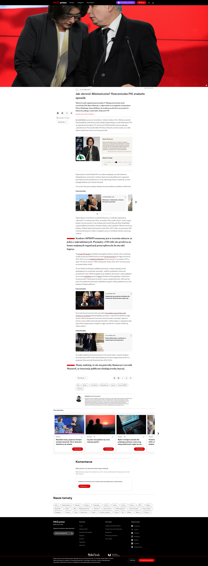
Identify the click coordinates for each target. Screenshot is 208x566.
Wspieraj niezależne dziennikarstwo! (64, 528)
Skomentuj (61, 122)
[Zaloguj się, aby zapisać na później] (81, 437)
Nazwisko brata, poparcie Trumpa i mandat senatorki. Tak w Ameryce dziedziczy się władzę (69, 442)
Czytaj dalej (77, 449)
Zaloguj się (83, 486)
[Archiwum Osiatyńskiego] (114, 555)
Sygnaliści (82, 542)
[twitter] (122, 378)
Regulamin (108, 532)
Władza (58, 437)
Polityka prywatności (111, 535)
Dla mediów (108, 539)
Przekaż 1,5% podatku (85, 532)
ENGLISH (82, 545)
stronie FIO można (84, 254)
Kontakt (81, 539)
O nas (81, 526)
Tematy (71, 3)
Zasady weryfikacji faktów (112, 526)
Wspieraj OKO (83, 529)
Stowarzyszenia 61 (110, 256)
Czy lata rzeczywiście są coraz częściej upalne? (98, 441)
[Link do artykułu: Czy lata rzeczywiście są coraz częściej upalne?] (100, 424)
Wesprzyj (141, 2)
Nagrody (81, 535)
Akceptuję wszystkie (146, 560)
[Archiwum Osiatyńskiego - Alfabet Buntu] (94, 555)
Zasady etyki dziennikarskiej (113, 529)
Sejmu (99, 276)
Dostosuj (132, 560)
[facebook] (118, 378)
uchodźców (87, 276)
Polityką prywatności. (77, 560)
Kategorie (80, 3)
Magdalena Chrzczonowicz (93, 396)
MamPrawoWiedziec (97, 259)
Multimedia (90, 3)
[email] (126, 378)
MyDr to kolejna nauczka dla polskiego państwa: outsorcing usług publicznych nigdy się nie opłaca (129, 442)
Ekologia (89, 437)
